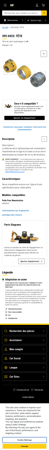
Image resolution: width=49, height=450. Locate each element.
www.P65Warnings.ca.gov (14, 172)
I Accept (24, 446)
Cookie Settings (28, 397)
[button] (24, 128)
